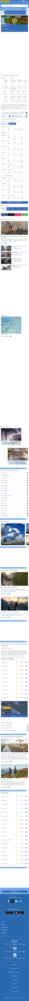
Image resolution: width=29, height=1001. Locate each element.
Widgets (3, 924)
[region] (14, 175)
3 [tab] (12, 719)
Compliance (14, 983)
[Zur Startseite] (5, 1)
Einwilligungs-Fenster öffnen (14, 972)
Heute (2, 12)
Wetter (2, 922)
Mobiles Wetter (4, 927)
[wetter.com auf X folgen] (12, 901)
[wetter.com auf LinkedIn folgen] (16, 901)
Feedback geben (12, 30)
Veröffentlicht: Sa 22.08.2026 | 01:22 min (8, 241)
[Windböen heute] (14, 325)
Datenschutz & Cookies (14, 968)
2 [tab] (10, 719)
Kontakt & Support (14, 976)
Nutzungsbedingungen (14, 991)
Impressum (14, 979)
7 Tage (23, 12)
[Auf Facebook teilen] (4, 214)
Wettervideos (4, 930)
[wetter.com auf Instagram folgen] (20, 901)
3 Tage (11, 12)
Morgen (7, 12)
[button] (14, 202)
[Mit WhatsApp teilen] (24, 214)
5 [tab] (16, 719)
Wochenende (18, 12)
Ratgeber (3, 933)
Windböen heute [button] (4, 334)
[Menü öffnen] (27, 1)
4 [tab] (14, 719)
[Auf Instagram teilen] (18, 214)
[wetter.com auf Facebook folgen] (8, 901)
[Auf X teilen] (11, 214)
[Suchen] (26, 5)
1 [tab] (8, 719)
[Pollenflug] (24, 2)
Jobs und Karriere (14, 964)
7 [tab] (20, 719)
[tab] (4, 124)
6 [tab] (18, 719)
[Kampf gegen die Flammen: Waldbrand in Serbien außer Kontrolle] (14, 227)
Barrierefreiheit (14, 987)
